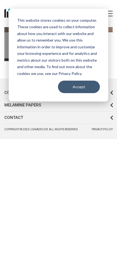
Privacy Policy (102, 129)
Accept (79, 86)
